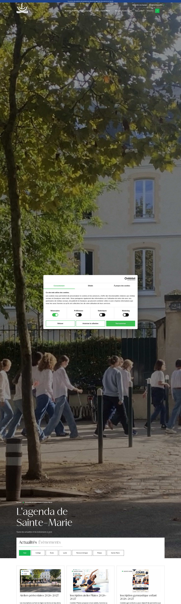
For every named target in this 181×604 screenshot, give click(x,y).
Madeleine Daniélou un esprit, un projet (78, 11)
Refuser (60, 323)
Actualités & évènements (123, 11)
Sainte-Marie (115, 553)
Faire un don (139, 11)
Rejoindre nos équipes (140, 5)
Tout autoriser (120, 323)
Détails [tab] (90, 286)
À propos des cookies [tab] (122, 286)
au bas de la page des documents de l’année (100, 1)
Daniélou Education (155, 5)
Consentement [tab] (59, 286)
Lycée (65, 553)
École (52, 553)
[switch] (79, 314)
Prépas (99, 553)
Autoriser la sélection (90, 323)
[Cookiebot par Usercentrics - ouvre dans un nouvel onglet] (126, 278)
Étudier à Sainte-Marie (102, 11)
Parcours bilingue (82, 553)
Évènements (50, 543)
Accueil (18, 502)
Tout (24, 553)
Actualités (28, 543)
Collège (38, 553)
